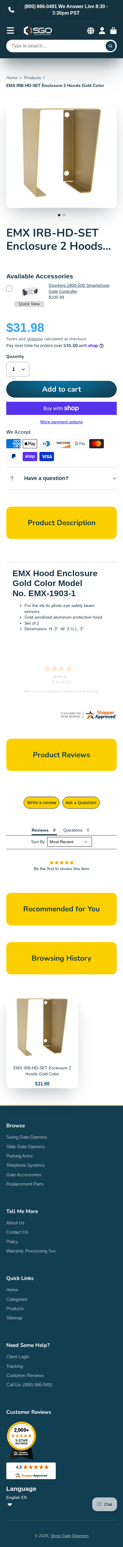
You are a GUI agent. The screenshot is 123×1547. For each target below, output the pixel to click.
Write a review (41, 802)
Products (32, 77)
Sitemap (14, 1317)
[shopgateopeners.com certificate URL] (88, 718)
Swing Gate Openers (26, 1137)
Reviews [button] (40, 830)
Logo (38, 31)
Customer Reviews (25, 1375)
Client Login (17, 1356)
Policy (12, 1241)
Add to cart (61, 389)
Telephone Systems (25, 1165)
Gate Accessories (23, 1174)
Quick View (29, 303)
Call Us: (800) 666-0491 (29, 1384)
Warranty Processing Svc (31, 1250)
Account (102, 30)
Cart (113, 30)
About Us (15, 1222)
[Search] (111, 46)
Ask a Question (81, 802)
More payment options (61, 421)
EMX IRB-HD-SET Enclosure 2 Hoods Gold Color (42, 1039)
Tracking (14, 1366)
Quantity (15, 356)
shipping (35, 338)
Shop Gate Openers (70, 1535)
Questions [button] (72, 830)
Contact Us (17, 1232)
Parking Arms (19, 1155)
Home (12, 77)
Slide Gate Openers (25, 1146)
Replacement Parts (25, 1183)
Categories (16, 1299)
